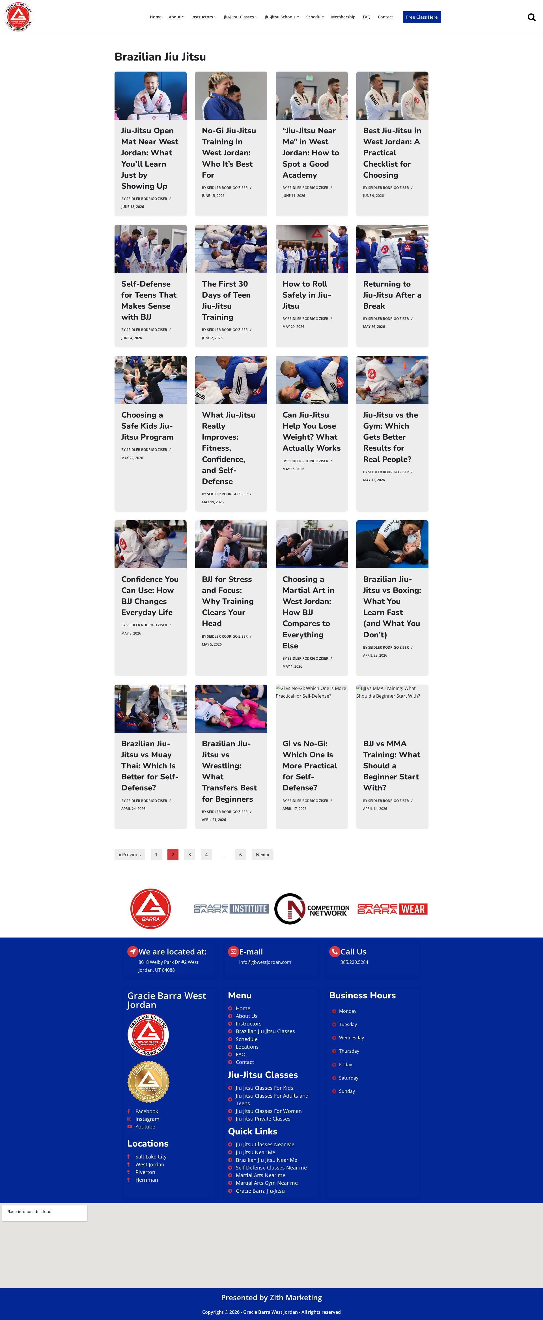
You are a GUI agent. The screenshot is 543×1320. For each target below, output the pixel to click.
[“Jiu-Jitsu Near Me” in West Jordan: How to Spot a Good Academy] (312, 96)
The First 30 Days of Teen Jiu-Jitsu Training (226, 301)
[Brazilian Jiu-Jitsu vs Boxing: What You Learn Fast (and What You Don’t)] (392, 544)
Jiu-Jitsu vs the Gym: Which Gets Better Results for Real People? (390, 437)
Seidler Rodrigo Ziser (146, 198)
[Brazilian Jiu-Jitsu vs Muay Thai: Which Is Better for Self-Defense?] (151, 709)
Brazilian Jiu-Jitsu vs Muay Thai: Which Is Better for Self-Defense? (149, 766)
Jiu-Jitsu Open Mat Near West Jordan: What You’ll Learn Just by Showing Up (149, 158)
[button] (183, 17)
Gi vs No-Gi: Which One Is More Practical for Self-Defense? (310, 766)
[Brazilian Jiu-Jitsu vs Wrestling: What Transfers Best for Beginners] (231, 709)
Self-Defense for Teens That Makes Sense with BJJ (148, 301)
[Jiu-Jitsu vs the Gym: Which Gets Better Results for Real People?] (392, 380)
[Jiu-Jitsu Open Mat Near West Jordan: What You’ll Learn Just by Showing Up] (151, 96)
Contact (385, 17)
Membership (343, 17)
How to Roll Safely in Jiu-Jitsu (307, 295)
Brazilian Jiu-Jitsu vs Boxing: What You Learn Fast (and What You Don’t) (392, 607)
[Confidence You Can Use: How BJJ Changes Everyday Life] (151, 544)
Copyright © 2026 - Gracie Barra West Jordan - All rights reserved (271, 1312)
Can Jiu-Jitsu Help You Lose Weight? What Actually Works (312, 432)
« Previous (130, 855)
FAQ (366, 17)
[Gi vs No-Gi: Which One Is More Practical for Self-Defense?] (312, 709)
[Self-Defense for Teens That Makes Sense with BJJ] (151, 249)
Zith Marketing (296, 1297)
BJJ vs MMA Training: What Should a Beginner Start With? (391, 766)
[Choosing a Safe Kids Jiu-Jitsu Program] (151, 380)
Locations (148, 1144)
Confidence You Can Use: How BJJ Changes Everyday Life (150, 596)
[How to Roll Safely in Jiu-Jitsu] (312, 249)
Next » (262, 855)
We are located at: (173, 951)
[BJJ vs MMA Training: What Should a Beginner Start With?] (392, 709)
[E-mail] (233, 951)
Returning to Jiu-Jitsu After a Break (392, 295)
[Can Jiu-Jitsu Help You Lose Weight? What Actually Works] (312, 380)
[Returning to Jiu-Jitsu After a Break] (392, 249)
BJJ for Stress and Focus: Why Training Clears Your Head (228, 601)
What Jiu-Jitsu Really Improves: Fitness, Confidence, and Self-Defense (229, 448)
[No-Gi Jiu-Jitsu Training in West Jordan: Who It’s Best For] (231, 96)
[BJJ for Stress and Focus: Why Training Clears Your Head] (231, 544)
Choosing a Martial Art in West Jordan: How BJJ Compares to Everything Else (309, 612)
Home (155, 17)
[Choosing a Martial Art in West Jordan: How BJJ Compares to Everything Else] (312, 544)
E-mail (251, 951)
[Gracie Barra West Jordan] (18, 16)
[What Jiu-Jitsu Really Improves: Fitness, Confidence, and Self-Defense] (231, 380)
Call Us (354, 951)
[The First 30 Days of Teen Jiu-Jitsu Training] (231, 249)
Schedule (315, 17)
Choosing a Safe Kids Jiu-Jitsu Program (147, 426)
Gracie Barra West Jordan (166, 1000)
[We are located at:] (133, 951)
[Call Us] (335, 951)
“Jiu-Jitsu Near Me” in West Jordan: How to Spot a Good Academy (311, 152)
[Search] (531, 17)
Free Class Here (422, 17)
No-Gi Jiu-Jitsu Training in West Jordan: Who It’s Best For (229, 152)
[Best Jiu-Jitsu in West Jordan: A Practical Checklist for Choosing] (392, 96)
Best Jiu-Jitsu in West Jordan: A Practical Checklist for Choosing (392, 152)
